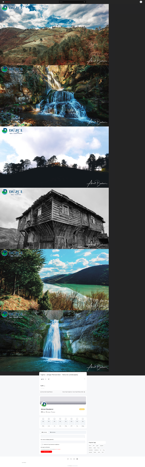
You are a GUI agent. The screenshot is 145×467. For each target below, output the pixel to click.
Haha (43, 426)
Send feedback (24, 462)
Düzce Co (8, 2)
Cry (77, 426)
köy (104, 450)
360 (93, 445)
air (100, 450)
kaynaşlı (90, 452)
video (99, 452)
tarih (103, 452)
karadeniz (91, 450)
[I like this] (42, 379)
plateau (90, 447)
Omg (66, 426)
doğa (95, 447)
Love (49, 426)
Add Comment (46, 451)
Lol (54, 426)
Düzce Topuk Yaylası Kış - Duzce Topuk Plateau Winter (73, 391)
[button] (141, 2)
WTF (71, 426)
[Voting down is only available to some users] (45, 379)
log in (56, 449)
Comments (45, 432)
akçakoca (96, 450)
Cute (60, 426)
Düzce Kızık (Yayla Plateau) (47, 391)
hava (98, 447)
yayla (97, 445)
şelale (95, 452)
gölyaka (101, 445)
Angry (83, 426)
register (59, 449)
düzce (90, 445)
